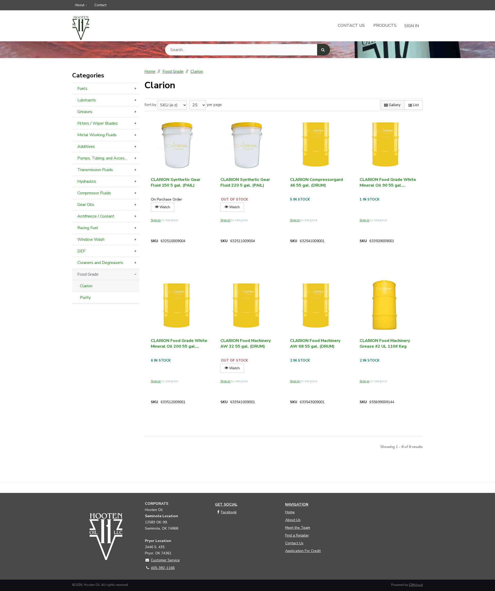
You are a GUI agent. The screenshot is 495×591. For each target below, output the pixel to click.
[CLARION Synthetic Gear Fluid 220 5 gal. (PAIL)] (246, 145)
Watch (164, 207)
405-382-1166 (163, 567)
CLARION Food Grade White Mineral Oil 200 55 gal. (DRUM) (179, 343)
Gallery (394, 104)
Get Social (226, 504)
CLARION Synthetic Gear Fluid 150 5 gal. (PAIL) (175, 182)
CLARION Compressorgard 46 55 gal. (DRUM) (316, 182)
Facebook (229, 512)
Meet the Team (297, 527)
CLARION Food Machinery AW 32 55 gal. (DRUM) (245, 343)
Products (385, 25)
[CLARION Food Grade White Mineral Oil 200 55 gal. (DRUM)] (176, 306)
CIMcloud (416, 585)
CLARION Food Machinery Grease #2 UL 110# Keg (385, 343)
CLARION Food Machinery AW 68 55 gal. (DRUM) (315, 343)
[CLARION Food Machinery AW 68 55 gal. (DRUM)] (316, 306)
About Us (293, 519)
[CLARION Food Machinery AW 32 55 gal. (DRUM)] (246, 306)
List (415, 104)
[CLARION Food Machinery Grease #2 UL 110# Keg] (385, 306)
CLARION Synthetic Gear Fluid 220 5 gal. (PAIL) (245, 182)
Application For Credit (303, 550)
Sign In (411, 26)
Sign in (156, 220)
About (79, 5)
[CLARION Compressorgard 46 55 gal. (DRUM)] (316, 145)
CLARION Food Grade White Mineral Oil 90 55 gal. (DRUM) (388, 182)
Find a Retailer (297, 535)
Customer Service (165, 560)
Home (290, 512)
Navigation (296, 504)
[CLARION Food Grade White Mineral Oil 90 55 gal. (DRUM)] (385, 145)
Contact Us (351, 25)
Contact (100, 5)
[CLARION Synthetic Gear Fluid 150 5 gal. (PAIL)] (176, 145)
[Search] (323, 49)
